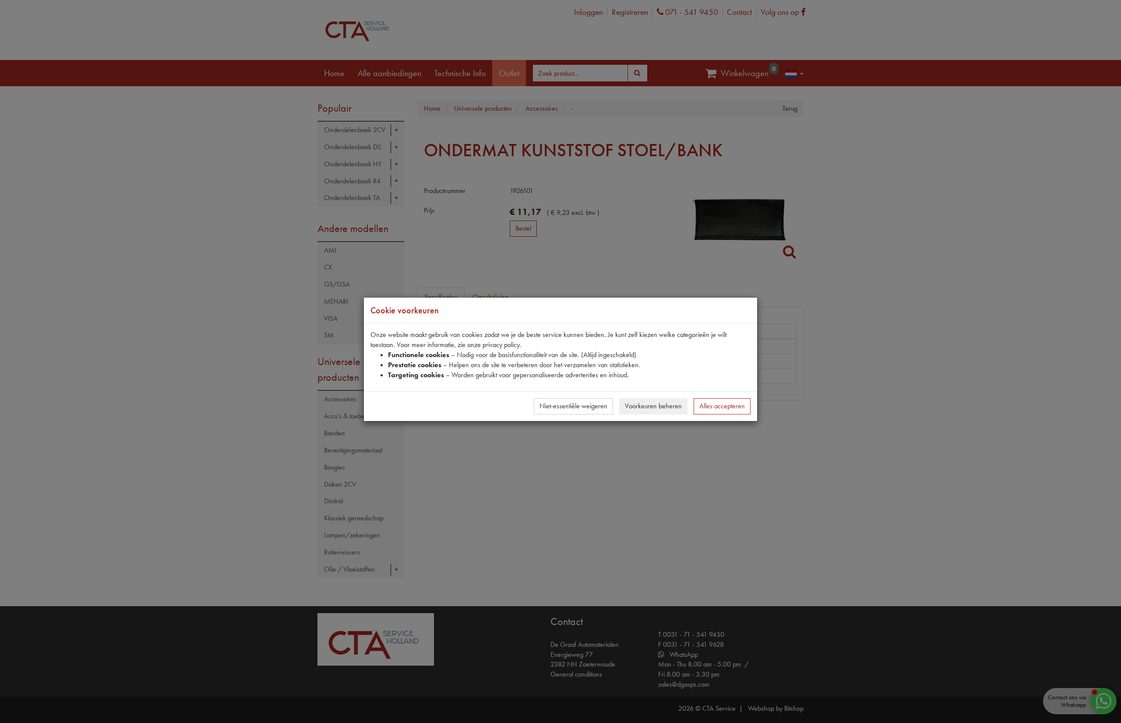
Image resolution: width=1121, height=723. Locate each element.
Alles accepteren (722, 406)
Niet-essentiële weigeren (573, 406)
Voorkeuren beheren (653, 406)
